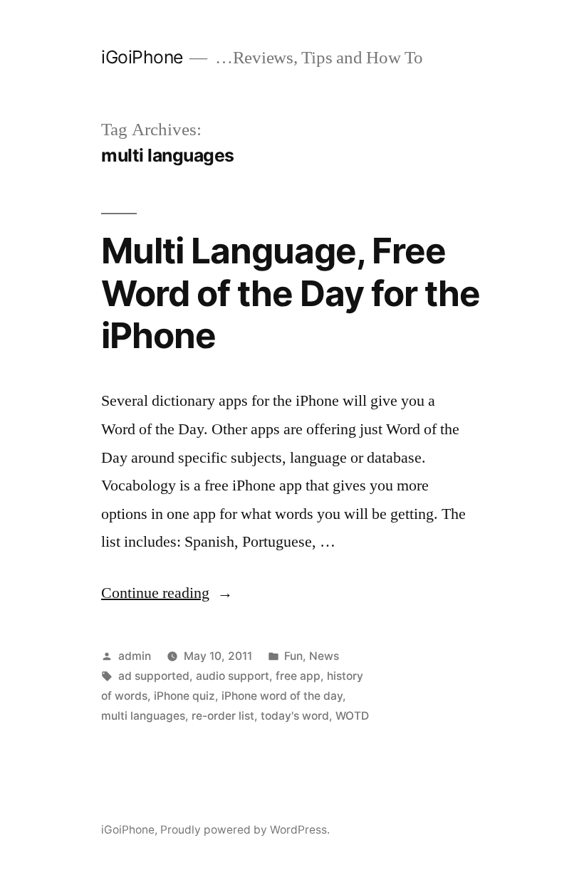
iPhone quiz (184, 696)
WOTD (352, 716)
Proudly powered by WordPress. (245, 829)
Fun (293, 656)
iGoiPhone (142, 57)
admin (134, 656)
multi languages (143, 716)
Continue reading (167, 593)
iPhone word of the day (282, 696)
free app (298, 676)
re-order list (223, 716)
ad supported (153, 676)
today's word (295, 716)
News (324, 656)
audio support (232, 676)
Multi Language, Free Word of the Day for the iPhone (290, 293)
